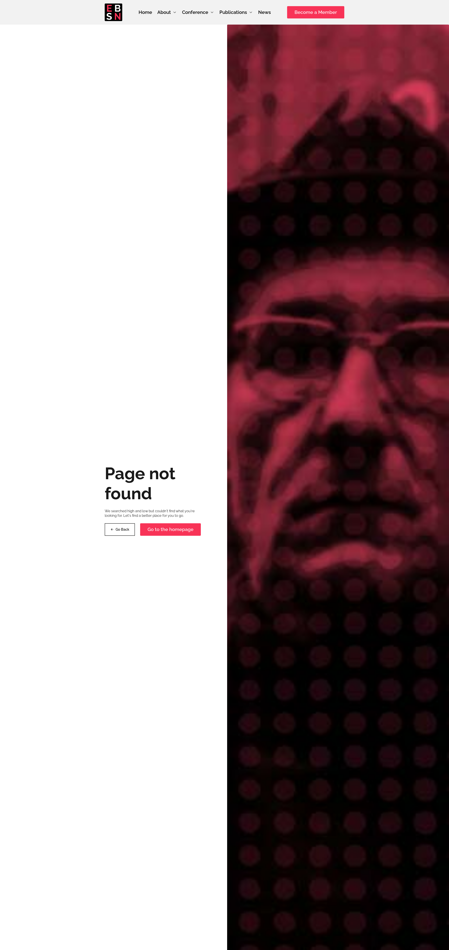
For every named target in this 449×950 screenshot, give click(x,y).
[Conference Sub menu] (212, 12)
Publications (233, 12)
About (164, 12)
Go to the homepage (170, 529)
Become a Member (315, 12)
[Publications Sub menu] (251, 12)
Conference (195, 12)
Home (145, 12)
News (264, 12)
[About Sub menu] (175, 12)
